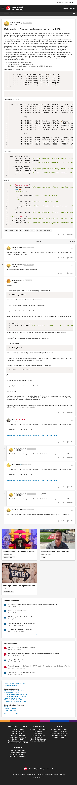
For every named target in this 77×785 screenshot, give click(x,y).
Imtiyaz (20, 619)
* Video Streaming (10, 710)
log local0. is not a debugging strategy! (21, 647)
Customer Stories (38, 735)
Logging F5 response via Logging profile (21, 672)
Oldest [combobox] (72, 241)
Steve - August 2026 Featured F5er (55, 551)
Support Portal (59, 737)
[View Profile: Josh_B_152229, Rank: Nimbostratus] (6, 23)
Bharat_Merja (21, 668)
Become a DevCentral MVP (18, 743)
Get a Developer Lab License (18, 741)
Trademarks (15, 774)
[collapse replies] (2, 247)
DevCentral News (8, 554)
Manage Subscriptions (59, 730)
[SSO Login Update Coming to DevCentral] (19, 573)
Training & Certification (38, 741)
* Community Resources (12, 698)
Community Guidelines (18, 737)
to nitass (39, 449)
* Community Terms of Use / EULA (15, 694)
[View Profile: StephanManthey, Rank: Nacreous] (9, 281)
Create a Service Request (59, 733)
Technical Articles (18, 733)
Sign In (72, 8)
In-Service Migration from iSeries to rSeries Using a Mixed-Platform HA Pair (33, 604)
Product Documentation (38, 730)
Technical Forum (8, 14)
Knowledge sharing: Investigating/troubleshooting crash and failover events (33, 654)
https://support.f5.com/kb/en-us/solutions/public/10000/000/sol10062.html (32, 435)
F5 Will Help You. (15, 684)
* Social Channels (10, 709)
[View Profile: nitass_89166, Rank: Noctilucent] (9, 465)
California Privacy (37, 774)
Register (65, 8)
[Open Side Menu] (3, 8)
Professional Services (59, 731)
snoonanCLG (21, 631)
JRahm (19, 649)
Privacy (28, 774)
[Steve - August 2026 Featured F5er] (57, 539)
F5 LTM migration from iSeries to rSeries (21, 617)
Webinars (38, 737)
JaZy (18, 662)
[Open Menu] (74, 13)
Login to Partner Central (18, 756)
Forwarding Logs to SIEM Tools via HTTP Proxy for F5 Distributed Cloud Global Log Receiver (39, 666)
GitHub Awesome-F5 (11, 714)
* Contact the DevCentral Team (14, 700)
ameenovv (20, 625)
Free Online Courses (38, 739)
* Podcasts (7, 707)
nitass (13, 419)
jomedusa (20, 613)
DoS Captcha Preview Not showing (20, 629)
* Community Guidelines (12, 693)
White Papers (38, 731)
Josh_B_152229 (15, 23)
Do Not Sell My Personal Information (54, 774)
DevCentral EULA (18, 739)
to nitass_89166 (41, 494)
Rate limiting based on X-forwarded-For (21, 623)
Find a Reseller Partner (18, 751)
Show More (39, 635)
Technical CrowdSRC (18, 735)
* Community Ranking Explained (15, 696)
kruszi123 (20, 674)
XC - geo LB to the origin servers (19, 660)
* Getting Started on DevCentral (14, 691)
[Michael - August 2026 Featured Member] (19, 539)
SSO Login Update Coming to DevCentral (19, 586)
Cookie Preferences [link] (38, 778)
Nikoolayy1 (20, 656)
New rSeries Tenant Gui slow (17, 611)
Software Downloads (59, 735)
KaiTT (19, 606)
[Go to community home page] (14, 8)
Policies (22, 774)
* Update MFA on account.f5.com (15, 702)
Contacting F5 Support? (12, 685)
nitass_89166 (16, 464)
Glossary (38, 733)
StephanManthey (17, 280)
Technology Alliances (18, 753)
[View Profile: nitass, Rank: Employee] (9, 420)
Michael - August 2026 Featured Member (19, 551)
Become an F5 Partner (18, 755)
